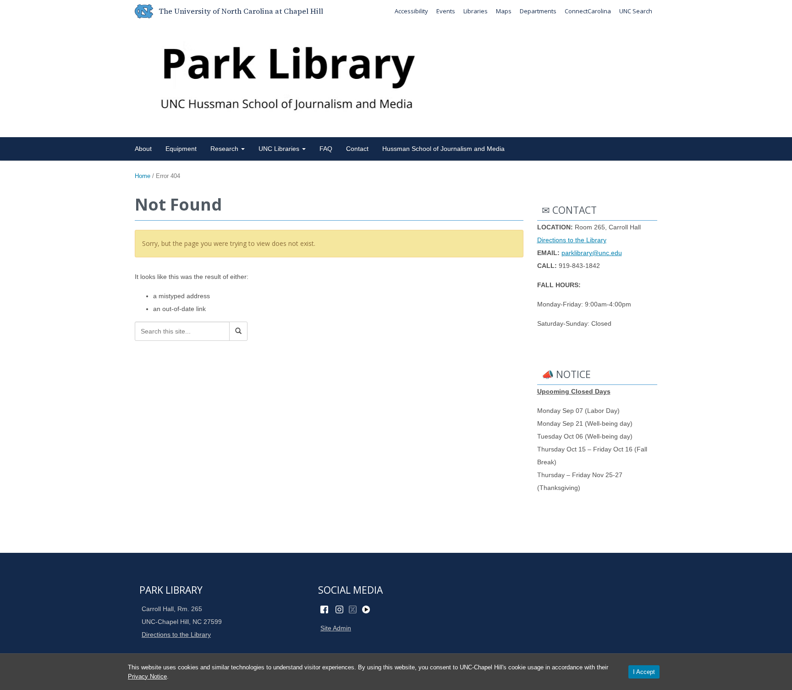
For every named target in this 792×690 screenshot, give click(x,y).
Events (445, 11)
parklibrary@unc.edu (591, 252)
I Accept (644, 671)
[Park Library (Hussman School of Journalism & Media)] (396, 78)
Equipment (181, 148)
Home (142, 175)
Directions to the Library (571, 240)
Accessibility (411, 11)
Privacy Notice (147, 676)
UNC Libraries (279, 148)
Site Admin (335, 628)
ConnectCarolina (588, 11)
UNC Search (635, 11)
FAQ (325, 148)
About (143, 148)
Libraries (475, 11)
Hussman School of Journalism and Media (443, 148)
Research (225, 148)
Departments (538, 11)
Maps (504, 11)
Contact (357, 148)
